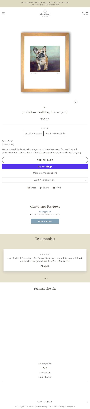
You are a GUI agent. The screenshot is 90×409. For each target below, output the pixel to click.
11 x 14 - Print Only (55, 133)
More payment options (45, 173)
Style (45, 128)
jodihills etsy (45, 377)
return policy (45, 364)
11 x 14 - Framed (33, 133)
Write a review (45, 221)
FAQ (45, 368)
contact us (45, 372)
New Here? (44, 402)
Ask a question (45, 180)
